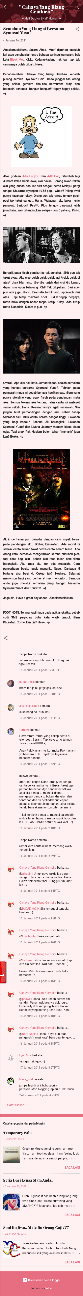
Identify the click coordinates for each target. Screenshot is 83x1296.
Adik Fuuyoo (30, 176)
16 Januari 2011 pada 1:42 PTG (39, 764)
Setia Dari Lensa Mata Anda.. (28, 1180)
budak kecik (27, 682)
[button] (77, 30)
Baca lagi (72, 1167)
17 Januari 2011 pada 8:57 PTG (39, 1067)
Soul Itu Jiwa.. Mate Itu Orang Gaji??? (36, 1227)
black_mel (26, 1079)
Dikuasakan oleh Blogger (43, 1280)
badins (48, 1288)
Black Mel (16, 59)
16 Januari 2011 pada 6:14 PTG (39, 891)
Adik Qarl (53, 176)
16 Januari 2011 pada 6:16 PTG (39, 942)
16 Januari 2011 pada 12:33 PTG (40, 670)
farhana (24, 730)
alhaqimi (27, 874)
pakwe (26, 999)
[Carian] (77, 8)
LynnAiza (25, 1055)
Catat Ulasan (15, 1105)
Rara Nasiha (30, 1034)
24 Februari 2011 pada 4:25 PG (39, 1095)
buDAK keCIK (30, 908)
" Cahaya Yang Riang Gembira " (41, 9)
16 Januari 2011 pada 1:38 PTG (39, 694)
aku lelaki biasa (29, 706)
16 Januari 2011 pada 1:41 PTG (39, 718)
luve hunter (29, 936)
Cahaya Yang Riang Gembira (37, 867)
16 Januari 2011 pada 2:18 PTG (39, 828)
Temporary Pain (17, 1132)
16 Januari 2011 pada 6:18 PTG (39, 1016)
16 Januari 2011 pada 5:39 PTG (39, 856)
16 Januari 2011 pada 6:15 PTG (39, 918)
